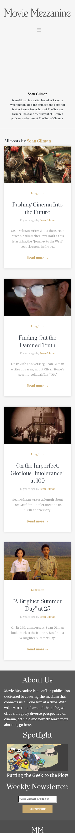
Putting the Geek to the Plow (37, 775)
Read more (37, 258)
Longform (37, 193)
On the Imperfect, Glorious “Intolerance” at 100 (37, 474)
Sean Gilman (39, 141)
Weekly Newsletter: (37, 787)
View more (37, 164)
